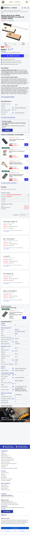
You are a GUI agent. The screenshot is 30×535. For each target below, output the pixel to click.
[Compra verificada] (16, 221)
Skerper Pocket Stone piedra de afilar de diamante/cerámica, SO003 (16, 175)
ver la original (6, 231)
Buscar (23, 8)
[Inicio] (9, 7)
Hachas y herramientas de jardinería (9, 463)
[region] (15, 34)
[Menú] (28, 8)
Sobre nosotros (4, 485)
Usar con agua (4, 386)
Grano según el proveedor (4, 113)
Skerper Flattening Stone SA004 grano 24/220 (16, 140)
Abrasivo (3, 107)
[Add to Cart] (26, 144)
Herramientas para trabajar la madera (9, 468)
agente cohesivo (4, 370)
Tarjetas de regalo (5, 486)
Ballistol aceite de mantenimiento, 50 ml (17, 152)
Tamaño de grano (5, 389)
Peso (2, 360)
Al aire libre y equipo (5, 462)
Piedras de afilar (17, 10)
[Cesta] (25, 8)
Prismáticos (3, 466)
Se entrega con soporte (6, 398)
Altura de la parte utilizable (5, 351)
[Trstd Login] (28, 2)
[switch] (27, 2)
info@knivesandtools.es (7, 495)
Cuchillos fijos (4, 454)
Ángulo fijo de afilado (6, 110)
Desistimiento (4, 477)
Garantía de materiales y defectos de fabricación (6, 338)
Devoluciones (4, 475)
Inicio (2, 10)
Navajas (3, 452)
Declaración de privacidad (6, 478)
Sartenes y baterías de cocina (7, 460)
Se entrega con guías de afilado (6, 383)
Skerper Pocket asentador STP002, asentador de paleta (16, 163)
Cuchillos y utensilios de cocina (7, 458)
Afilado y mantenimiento (8, 10)
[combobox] (24, 215)
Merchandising (4, 488)
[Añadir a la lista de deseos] (26, 55)
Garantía (3, 474)
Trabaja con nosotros (5, 489)
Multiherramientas (5, 455)
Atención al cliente (5, 472)
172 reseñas (11, 20)
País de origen (4, 341)
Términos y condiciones (6, 480)
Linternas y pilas (4, 465)
